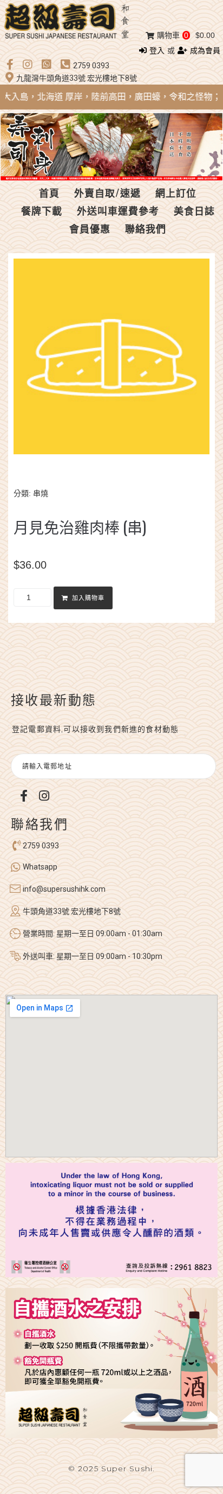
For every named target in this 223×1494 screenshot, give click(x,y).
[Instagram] (44, 796)
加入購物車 (88, 598)
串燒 (40, 493)
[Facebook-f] (24, 796)
